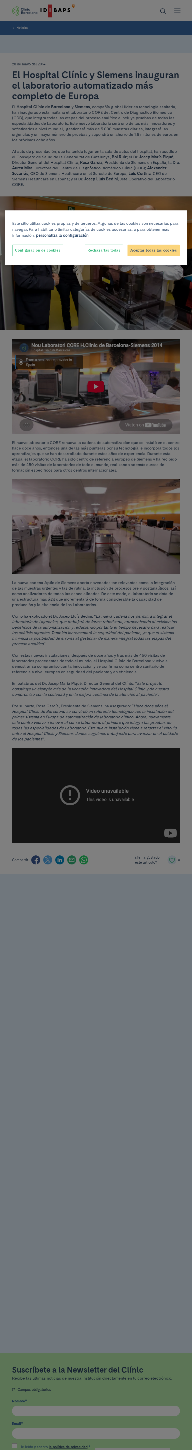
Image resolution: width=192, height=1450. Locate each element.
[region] (96, 237)
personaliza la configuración (62, 235)
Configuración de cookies (37, 250)
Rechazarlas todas (104, 250)
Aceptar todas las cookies (153, 250)
